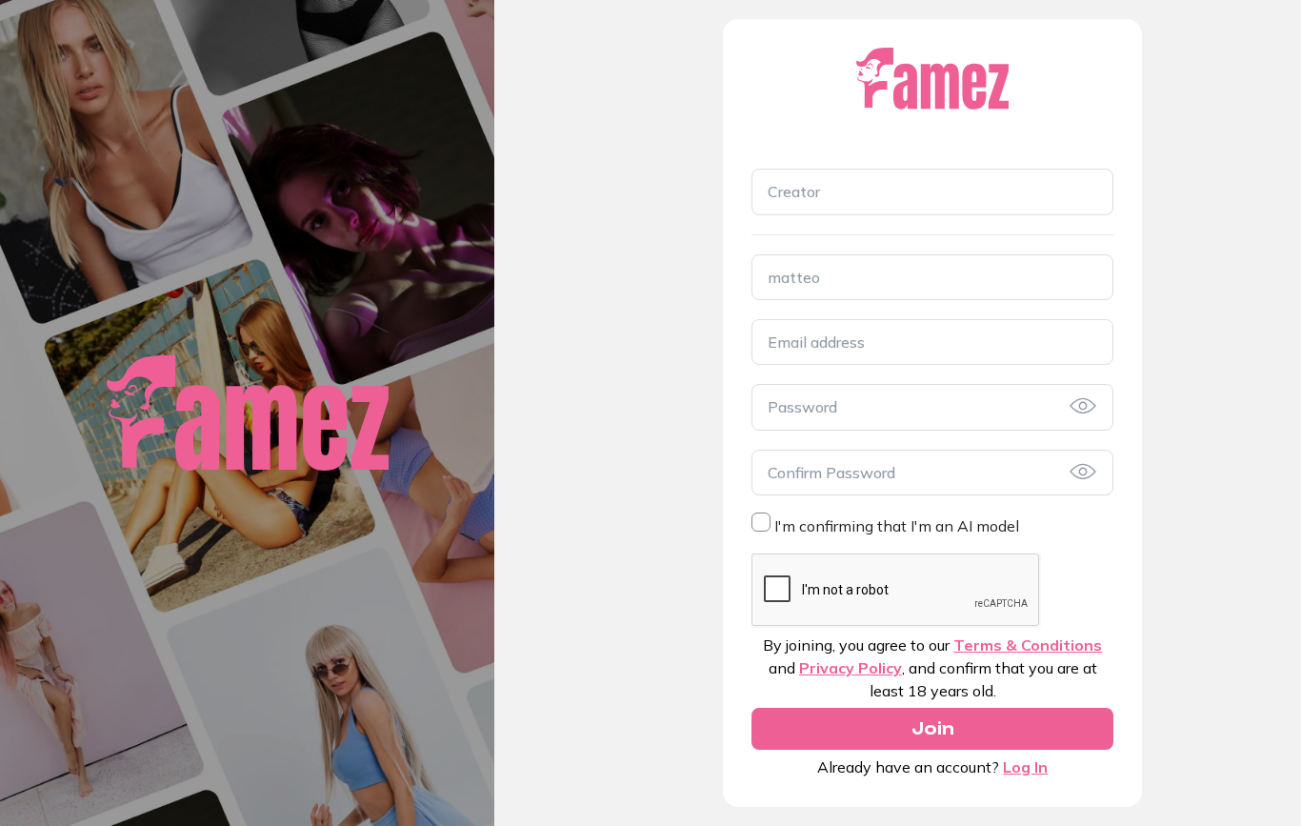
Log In (1025, 766)
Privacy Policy (850, 667)
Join (932, 728)
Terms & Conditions (1027, 645)
